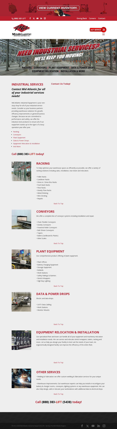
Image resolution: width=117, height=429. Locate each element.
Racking (16, 132)
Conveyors (17, 135)
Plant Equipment (19, 137)
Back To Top (58, 203)
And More (17, 146)
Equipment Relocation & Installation (26, 143)
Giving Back (82, 18)
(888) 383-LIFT (20, 18)
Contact (101, 18)
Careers (92, 18)
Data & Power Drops (21, 140)
